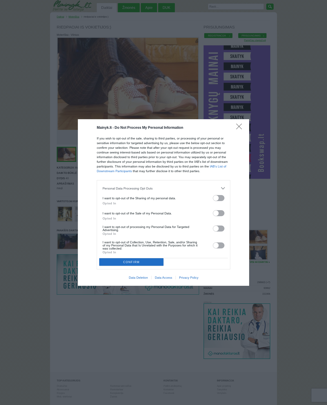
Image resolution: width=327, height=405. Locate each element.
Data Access (163, 277)
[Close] (240, 128)
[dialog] (163, 202)
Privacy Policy (188, 277)
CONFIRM (131, 262)
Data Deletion (138, 277)
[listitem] (163, 188)
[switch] (218, 198)
